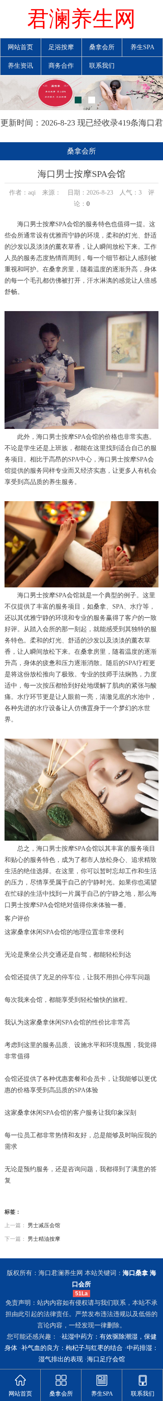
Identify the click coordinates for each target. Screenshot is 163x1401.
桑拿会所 (102, 47)
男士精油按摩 (44, 1239)
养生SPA (142, 47)
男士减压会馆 (44, 1225)
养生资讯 (20, 65)
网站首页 (20, 47)
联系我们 (102, 65)
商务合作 (61, 65)
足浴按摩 (61, 47)
